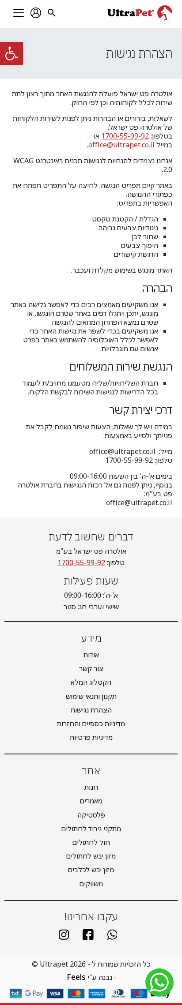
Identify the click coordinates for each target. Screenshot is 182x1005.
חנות (91, 787)
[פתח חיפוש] (52, 13)
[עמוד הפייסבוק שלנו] (91, 934)
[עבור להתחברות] (35, 13)
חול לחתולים (91, 842)
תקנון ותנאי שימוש (91, 696)
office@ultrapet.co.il (121, 145)
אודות (91, 655)
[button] (11, 53)
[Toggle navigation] (18, 13)
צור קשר (91, 668)
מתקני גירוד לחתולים (91, 828)
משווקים (91, 884)
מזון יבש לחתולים (91, 856)
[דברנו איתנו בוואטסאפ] (115, 934)
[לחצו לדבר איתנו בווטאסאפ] (159, 982)
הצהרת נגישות (91, 710)
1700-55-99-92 (125, 136)
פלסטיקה (91, 815)
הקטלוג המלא (91, 682)
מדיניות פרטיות (91, 737)
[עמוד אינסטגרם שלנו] (67, 934)
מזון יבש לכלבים (91, 869)
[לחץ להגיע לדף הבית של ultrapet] (139, 13)
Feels (76, 976)
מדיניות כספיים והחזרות (91, 723)
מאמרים (91, 801)
